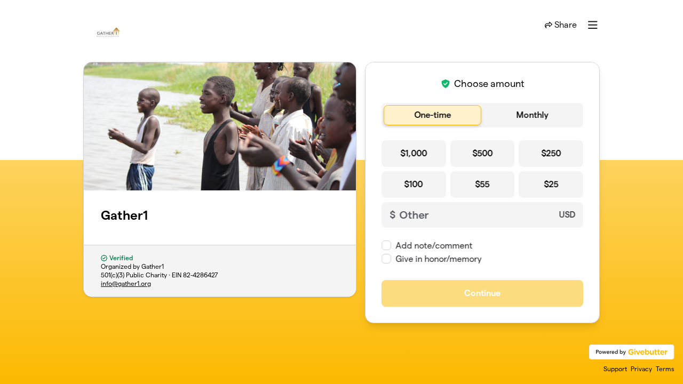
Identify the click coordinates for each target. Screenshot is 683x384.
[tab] (432, 115)
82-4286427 (200, 274)
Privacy (641, 368)
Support (615, 368)
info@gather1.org (126, 283)
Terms (665, 368)
